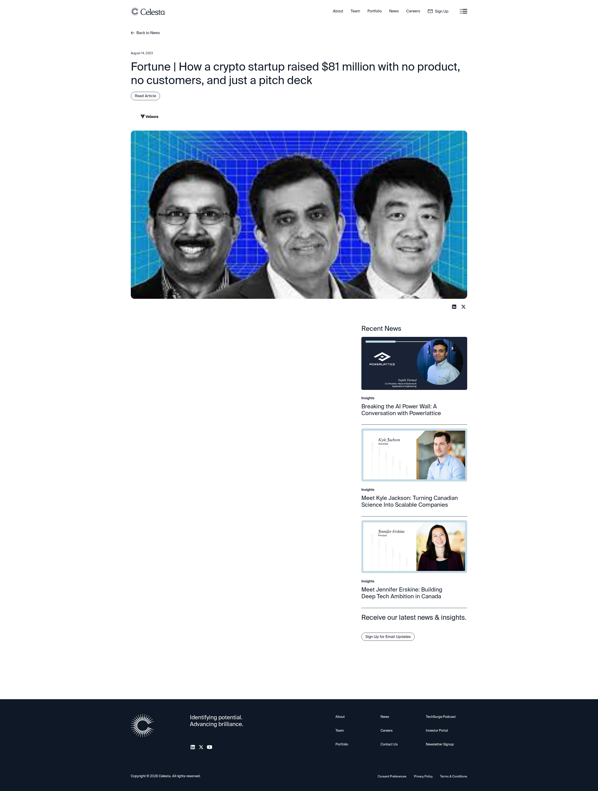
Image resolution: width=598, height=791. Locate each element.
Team (339, 730)
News (385, 717)
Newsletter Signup (440, 744)
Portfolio (341, 744)
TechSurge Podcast (441, 717)
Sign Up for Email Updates (388, 636)
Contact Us (389, 744)
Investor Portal (437, 730)
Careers (387, 730)
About (340, 717)
